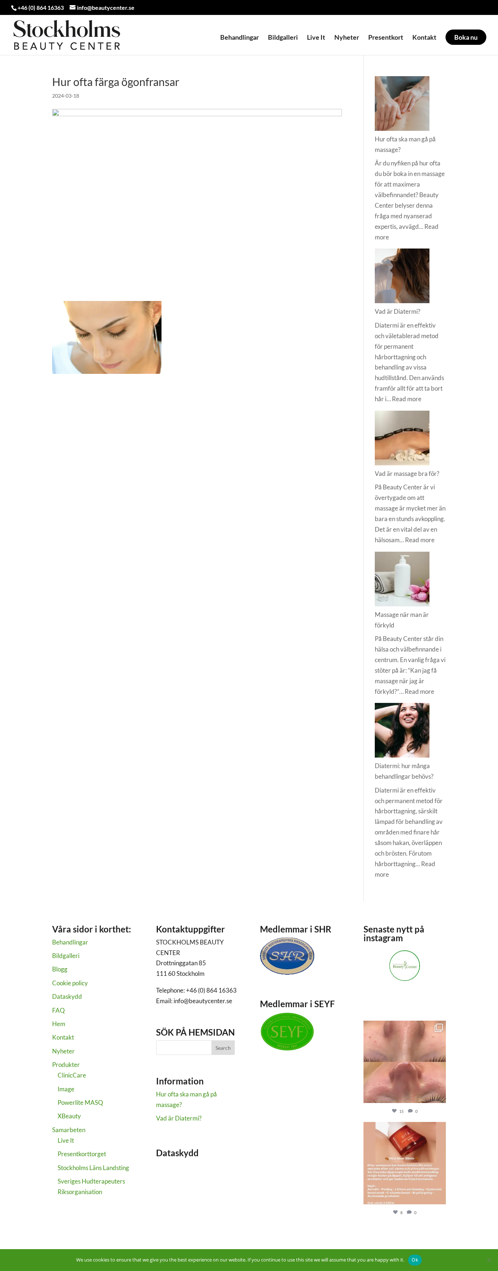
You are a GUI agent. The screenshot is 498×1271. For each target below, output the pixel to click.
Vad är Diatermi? (397, 311)
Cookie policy (70, 983)
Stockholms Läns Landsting (93, 1168)
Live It (316, 37)
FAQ (58, 1010)
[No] (489, 1260)
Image (66, 1089)
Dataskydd (67, 996)
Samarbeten (68, 1130)
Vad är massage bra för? (407, 473)
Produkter (66, 1064)
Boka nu (466, 37)
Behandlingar (239, 37)
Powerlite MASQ (80, 1102)
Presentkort (385, 37)
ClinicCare (72, 1075)
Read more (406, 399)
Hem (58, 1024)
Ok (415, 1260)
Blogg (59, 969)
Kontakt (424, 37)
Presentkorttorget (82, 1154)
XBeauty (69, 1116)
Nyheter (346, 37)
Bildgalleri (283, 37)
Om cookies (171, 1176)
